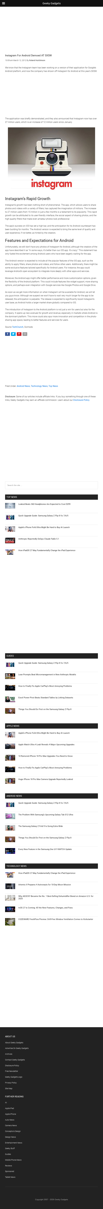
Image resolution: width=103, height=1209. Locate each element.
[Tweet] (13, 334)
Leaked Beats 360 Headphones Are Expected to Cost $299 (44, 504)
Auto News (9, 1120)
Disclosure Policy (81, 400)
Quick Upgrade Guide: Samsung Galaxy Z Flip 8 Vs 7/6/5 (43, 515)
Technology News (39, 386)
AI (6, 1102)
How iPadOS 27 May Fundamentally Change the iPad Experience (46, 550)
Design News (10, 1137)
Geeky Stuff (10, 1148)
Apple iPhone (10, 1114)
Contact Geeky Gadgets (15, 1060)
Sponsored (9, 1171)
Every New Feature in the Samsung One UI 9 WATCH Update (45, 849)
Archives (8, 1054)
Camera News (11, 1125)
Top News (53, 386)
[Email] (25, 334)
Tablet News (10, 1177)
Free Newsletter (11, 1071)
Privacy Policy (11, 1083)
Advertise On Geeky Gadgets (17, 1048)
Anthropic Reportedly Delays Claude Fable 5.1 (38, 539)
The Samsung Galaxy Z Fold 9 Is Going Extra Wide (40, 826)
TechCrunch (17, 327)
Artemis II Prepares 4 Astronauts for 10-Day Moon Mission (44, 884)
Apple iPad (9, 1108)
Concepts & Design (13, 1131)
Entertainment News (13, 1143)
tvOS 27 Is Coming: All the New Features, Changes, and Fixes (45, 908)
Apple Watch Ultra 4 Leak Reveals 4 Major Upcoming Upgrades (46, 744)
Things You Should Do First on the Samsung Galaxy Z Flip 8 (44, 709)
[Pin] (19, 334)
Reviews (8, 1166)
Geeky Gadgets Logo (13, 1077)
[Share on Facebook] (7, 334)
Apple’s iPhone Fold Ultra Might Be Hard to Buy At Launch (44, 527)
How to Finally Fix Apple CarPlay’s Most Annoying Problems (45, 686)
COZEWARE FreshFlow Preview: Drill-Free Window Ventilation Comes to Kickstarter (55, 919)
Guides (8, 1154)
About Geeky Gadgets (14, 1043)
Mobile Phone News (13, 1160)
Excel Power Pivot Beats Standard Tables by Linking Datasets (45, 697)
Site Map (8, 1088)
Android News (23, 386)
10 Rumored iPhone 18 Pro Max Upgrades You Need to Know (45, 756)
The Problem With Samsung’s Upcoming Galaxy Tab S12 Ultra (45, 814)
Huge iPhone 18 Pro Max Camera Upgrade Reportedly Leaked (45, 779)
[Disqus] (51, 446)
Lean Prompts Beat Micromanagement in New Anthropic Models (47, 674)
